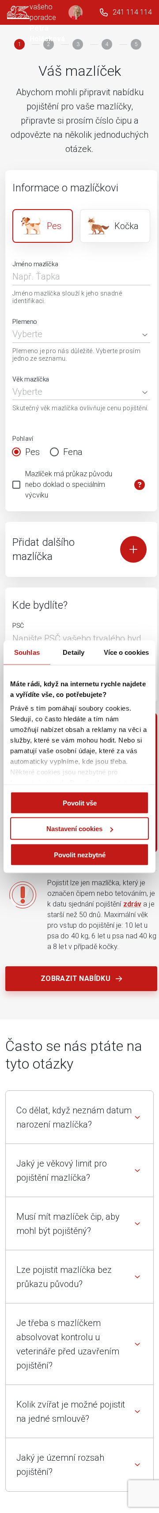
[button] (79, 1117)
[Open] (145, 335)
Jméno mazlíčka (35, 264)
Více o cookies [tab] (126, 652)
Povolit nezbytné (80, 854)
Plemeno (24, 321)
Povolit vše (80, 802)
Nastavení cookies (74, 828)
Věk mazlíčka (30, 379)
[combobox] (74, 334)
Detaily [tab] (73, 652)
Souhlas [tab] (27, 652)
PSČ (18, 625)
